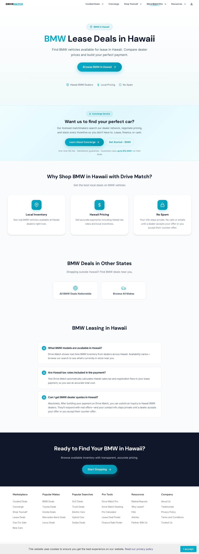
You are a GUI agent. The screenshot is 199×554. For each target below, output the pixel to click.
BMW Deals (48, 501)
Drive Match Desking (112, 506)
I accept (188, 549)
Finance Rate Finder (112, 522)
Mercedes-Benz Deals (54, 517)
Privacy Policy (168, 512)
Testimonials (167, 506)
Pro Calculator (109, 512)
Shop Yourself (20, 512)
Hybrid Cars (78, 517)
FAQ (134, 512)
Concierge (114, 4)
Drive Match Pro (110, 501)
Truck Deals (78, 506)
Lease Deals (19, 517)
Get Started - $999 (120, 142)
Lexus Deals (48, 522)
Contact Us (166, 522)
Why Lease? (138, 506)
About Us (166, 501)
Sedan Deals (78, 522)
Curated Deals (20, 501)
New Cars (18, 528)
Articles (135, 517)
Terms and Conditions (172, 517)
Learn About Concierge (82, 142)
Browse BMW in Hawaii (97, 67)
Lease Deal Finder (111, 517)
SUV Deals (77, 501)
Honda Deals (49, 512)
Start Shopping (97, 469)
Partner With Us (139, 522)
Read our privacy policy (139, 549)
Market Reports (139, 501)
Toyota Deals (49, 506)
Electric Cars (78, 512)
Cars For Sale (19, 522)
